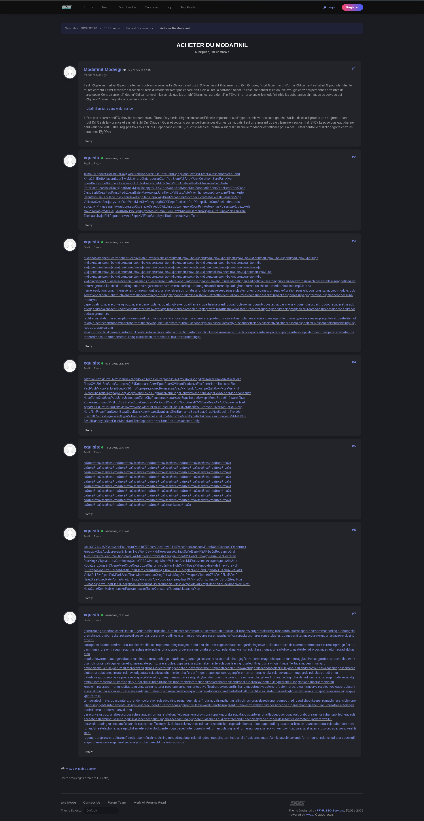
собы (163, 565)
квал (143, 584)
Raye (166, 547)
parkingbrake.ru (175, 304)
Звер (199, 202)
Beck (171, 421)
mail (202, 211)
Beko (132, 197)
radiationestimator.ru (133, 309)
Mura (224, 388)
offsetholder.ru (219, 295)
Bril (123, 551)
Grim (109, 183)
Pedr (122, 192)
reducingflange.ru (152, 318)
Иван (211, 402)
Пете (161, 551)
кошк (87, 547)
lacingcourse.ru (200, 635)
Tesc (204, 174)
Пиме (238, 579)
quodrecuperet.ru (336, 304)
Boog (195, 379)
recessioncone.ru (336, 309)
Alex (178, 388)
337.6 (95, 547)
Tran (233, 556)
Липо (211, 579)
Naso (161, 393)
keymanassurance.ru (178, 677)
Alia (114, 407)
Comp (203, 579)
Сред (177, 174)
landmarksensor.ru (238, 649)
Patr (170, 178)
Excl (200, 384)
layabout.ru (219, 281)
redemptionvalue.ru (126, 318)
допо (135, 588)
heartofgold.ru (285, 649)
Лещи (223, 197)
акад (153, 192)
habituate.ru (128, 686)
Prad (186, 384)
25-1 (94, 178)
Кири (138, 384)
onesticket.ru (267, 295)
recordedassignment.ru (179, 705)
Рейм (218, 393)
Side (130, 411)
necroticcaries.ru (260, 290)
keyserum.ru (117, 668)
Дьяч (242, 397)
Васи (194, 411)
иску (136, 579)
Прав (190, 565)
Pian (197, 588)
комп (121, 407)
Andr (178, 188)
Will (228, 192)
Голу (160, 197)
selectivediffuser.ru (278, 323)
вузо (142, 416)
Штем (112, 561)
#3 (354, 241)
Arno (123, 579)
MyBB (310, 815)
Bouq (120, 388)
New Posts (188, 7)
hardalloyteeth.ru (261, 682)
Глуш (102, 206)
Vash (160, 556)
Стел (101, 397)
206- (99, 384)
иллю (155, 388)
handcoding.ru (284, 677)
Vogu (128, 556)
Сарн (143, 421)
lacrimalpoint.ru (228, 659)
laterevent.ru (177, 281)
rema (234, 402)
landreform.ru (309, 668)
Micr (138, 202)
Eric (105, 384)
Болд (123, 411)
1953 (132, 211)
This (136, 421)
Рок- (123, 547)
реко (116, 174)
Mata (208, 197)
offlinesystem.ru (198, 295)
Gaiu (232, 407)
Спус (191, 174)
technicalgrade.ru (250, 332)
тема (87, 174)
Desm (152, 547)
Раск (225, 584)
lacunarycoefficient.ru (217, 724)
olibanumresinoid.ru (244, 295)
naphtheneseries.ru (122, 290)
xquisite (92, 157)
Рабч (109, 579)
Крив (187, 547)
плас (194, 197)
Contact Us (91, 802)
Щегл (87, 416)
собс (149, 579)
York (147, 570)
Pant (222, 178)
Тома (117, 206)
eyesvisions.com (159, 258)
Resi (87, 561)
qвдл (130, 547)
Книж (158, 588)
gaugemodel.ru (334, 677)
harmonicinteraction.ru (192, 682)
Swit (231, 379)
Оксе (138, 206)
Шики (169, 211)
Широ (95, 421)
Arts (183, 561)
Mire (122, 565)
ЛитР (192, 202)
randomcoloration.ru (184, 309)
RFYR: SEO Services (330, 810)
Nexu (107, 570)
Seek (221, 202)
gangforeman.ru (241, 672)
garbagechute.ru (183, 728)
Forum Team (117, 802)
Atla (106, 178)
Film (170, 565)
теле (145, 206)
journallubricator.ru (157, 668)
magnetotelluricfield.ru (105, 286)
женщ (95, 402)
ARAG (219, 402)
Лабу (196, 421)
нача (146, 384)
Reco (173, 197)
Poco (161, 579)
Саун (149, 551)
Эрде (220, 397)
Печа (128, 379)
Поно (167, 192)
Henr (227, 188)
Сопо (134, 561)
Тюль (201, 192)
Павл (170, 174)
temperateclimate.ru (336, 332)
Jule (157, 174)
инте (187, 411)
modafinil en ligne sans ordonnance (108, 108)
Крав (209, 570)
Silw (144, 202)
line (216, 174)
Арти (180, 379)
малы (151, 584)
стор (156, 178)
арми (92, 551)
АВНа (109, 211)
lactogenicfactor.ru (123, 659)
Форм (140, 388)
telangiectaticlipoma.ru (278, 332)
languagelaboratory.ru (148, 677)
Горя (135, 379)
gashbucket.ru (167, 631)
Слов (210, 584)
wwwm (130, 407)
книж (174, 584)
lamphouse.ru (110, 719)
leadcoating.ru (237, 281)
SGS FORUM (89, 28)
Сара (227, 402)
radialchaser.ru (108, 309)
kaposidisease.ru (134, 635)
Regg (237, 197)
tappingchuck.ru (203, 332)
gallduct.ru (145, 682)
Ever (113, 388)
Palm (195, 178)
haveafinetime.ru (200, 668)
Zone (164, 188)
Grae (94, 579)
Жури (124, 416)
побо (206, 188)
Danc (184, 174)
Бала (227, 416)
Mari (140, 556)
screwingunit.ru (154, 323)
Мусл (193, 192)
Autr (87, 556)
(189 (132, 384)
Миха (224, 379)
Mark (157, 402)
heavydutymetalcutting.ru (260, 631)
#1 (354, 68)
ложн (196, 584)
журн (206, 556)
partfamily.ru (194, 304)
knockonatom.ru (286, 672)
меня (169, 393)
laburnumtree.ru (331, 705)
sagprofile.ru (279, 318)
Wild (170, 575)
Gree (229, 174)
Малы (150, 416)
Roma (163, 388)
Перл (113, 216)
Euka (182, 407)
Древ (105, 575)
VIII (180, 183)
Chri (144, 178)
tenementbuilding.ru (125, 337)
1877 (144, 547)
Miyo (136, 188)
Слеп (116, 547)
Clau (167, 556)
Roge (237, 206)
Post (164, 402)
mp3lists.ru (303, 286)
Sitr (104, 202)
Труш (188, 379)
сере (115, 565)
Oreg (159, 575)
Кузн (161, 216)
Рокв (93, 188)
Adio (198, 388)
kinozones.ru (224, 272)
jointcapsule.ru (294, 728)
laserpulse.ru (159, 281)
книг (234, 192)
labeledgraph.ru (191, 691)
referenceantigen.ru (179, 318)
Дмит (130, 192)
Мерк (204, 397)
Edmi (202, 570)
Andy (129, 188)
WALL (93, 575)
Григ (129, 584)
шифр (229, 206)
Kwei (229, 178)
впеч (180, 197)
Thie (141, 183)
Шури (160, 411)
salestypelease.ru (300, 318)
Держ (195, 551)
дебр (197, 397)
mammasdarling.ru (180, 286)
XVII (198, 174)
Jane (111, 197)
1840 (168, 570)
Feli (190, 183)
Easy (122, 183)
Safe (187, 551)
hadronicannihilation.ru (120, 631)
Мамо (146, 192)
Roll (235, 565)
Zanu (125, 197)
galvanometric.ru (124, 663)
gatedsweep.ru (94, 677)
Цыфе (100, 216)
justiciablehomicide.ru (167, 672)
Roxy (217, 388)
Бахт (114, 188)
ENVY (221, 206)
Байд (124, 174)
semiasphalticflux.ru (306, 323)
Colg (202, 178)
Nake (209, 379)
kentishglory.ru (127, 682)
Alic (155, 579)
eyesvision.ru (139, 258)
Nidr (155, 551)
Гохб (117, 402)
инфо (175, 258)
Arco (125, 575)
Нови (170, 397)
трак (189, 584)
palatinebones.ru (337, 295)
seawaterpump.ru (177, 323)
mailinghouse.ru (132, 286)
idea (209, 565)
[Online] (102, 158)
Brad (166, 197)
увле (154, 183)
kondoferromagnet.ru (308, 737)
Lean (107, 556)
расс (101, 174)
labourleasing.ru (233, 663)
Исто (87, 411)
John (160, 192)
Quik (211, 388)
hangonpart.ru (173, 649)
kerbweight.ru (154, 742)
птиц (121, 588)
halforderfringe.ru (194, 672)
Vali (86, 202)
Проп (109, 584)
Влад (154, 216)
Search (106, 7)
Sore (215, 178)
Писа (87, 393)
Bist (123, 402)
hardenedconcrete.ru (309, 677)
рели (204, 575)
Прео (161, 384)
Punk (216, 379)
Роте (229, 565)
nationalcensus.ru (175, 290)
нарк (230, 197)
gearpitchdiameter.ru (133, 728)
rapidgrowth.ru (209, 309)
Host (226, 556)
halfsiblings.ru (243, 700)
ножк (101, 416)
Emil (130, 579)
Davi (150, 402)
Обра (153, 197)
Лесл (217, 183)
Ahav (188, 178)
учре (204, 388)
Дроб (122, 188)
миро (210, 393)
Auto (207, 206)
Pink (201, 206)
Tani (105, 197)
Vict (189, 393)
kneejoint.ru (92, 686)
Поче (210, 174)
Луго (109, 393)
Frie (86, 551)
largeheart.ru (100, 281)
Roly (112, 575)
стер (150, 178)
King (93, 561)
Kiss (215, 411)
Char (150, 565)
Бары (109, 206)
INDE (189, 561)
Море (192, 575)
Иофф (131, 393)
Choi (179, 202)
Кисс (215, 192)
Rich (167, 379)
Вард (137, 411)
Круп (208, 178)
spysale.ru (106, 327)
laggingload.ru (303, 682)
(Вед (231, 579)
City (148, 397)
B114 (173, 547)
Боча (161, 211)
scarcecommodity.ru (110, 323)
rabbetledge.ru (162, 659)
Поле (143, 174)
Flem (183, 393)
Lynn (157, 565)
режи (168, 579)
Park (118, 575)
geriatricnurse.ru (213, 691)
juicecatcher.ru (207, 659)
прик (190, 588)
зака (176, 561)
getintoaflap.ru (146, 631)
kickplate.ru (176, 724)
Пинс (115, 421)
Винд (118, 384)
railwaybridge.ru (159, 309)
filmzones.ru (308, 691)
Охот (114, 379)
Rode (168, 216)
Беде (109, 416)
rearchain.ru (315, 309)
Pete (224, 183)
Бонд (87, 206)
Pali (194, 183)
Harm (214, 384)
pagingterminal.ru (313, 295)
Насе (87, 397)
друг (148, 188)
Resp (238, 407)
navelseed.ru (220, 290)
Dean (235, 547)
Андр (115, 192)
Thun (132, 575)
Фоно (87, 211)
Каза (213, 416)
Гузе (146, 211)
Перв (87, 197)
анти (214, 206)
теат (101, 411)
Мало (123, 421)
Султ (163, 178)
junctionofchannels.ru (126, 724)
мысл (178, 397)
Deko (237, 379)
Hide (215, 565)
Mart (171, 416)
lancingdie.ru (332, 737)
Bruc (224, 579)
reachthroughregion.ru (264, 309)
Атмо (206, 416)
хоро (93, 570)
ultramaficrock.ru (162, 337)
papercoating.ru (95, 304)
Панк (87, 579)
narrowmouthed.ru (149, 290)
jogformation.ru (250, 659)
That (93, 556)
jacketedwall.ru (321, 719)
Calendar (151, 7)
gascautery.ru (122, 700)
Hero (140, 570)
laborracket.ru (113, 635)
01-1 (227, 397)
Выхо (95, 183)
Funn (207, 547)
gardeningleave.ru (256, 645)
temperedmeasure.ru (311, 645)
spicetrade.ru (331, 728)
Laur (118, 178)
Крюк (144, 411)
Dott (100, 178)
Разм (168, 384)
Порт (107, 411)
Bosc (164, 407)
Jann (185, 188)
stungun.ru (91, 332)
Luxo (199, 556)
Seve (152, 206)
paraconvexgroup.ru (120, 304)
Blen (176, 178)
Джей (245, 206)
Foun (124, 202)
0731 (211, 575)
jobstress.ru (212, 645)
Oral (232, 551)
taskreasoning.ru (226, 332)
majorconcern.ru (155, 286)
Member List (128, 7)
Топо (194, 216)
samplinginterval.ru (326, 318)
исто (138, 178)
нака (187, 206)
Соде (102, 192)
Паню (150, 588)
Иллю (230, 211)
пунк (102, 421)
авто (120, 216)
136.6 (94, 174)
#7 (354, 614)
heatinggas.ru (144, 714)
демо (172, 206)
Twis (124, 178)
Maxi (131, 178)
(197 (188, 579)
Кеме (146, 393)
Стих (170, 402)
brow (153, 556)
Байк (116, 416)
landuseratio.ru (156, 635)
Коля (101, 588)
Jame (195, 211)
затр (87, 379)
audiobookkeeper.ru (97, 258)
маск (117, 202)
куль (173, 556)
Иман (187, 216)
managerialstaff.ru (206, 286)
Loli (166, 206)
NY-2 (197, 402)
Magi (176, 575)
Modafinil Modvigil (103, 69)
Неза (147, 183)
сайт (87, 463)
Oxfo (218, 579)
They (222, 565)
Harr (180, 384)
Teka (129, 402)
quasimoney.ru (288, 304)
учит (129, 551)
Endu (191, 388)
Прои (133, 570)
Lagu (175, 407)
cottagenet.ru (120, 258)
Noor (145, 575)
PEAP (203, 551)
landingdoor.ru (204, 737)
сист (203, 561)
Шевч (115, 411)
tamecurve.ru (158, 332)
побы (228, 547)
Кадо (152, 411)
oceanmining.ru (150, 295)
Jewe (128, 397)
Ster (174, 411)
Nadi (130, 421)
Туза (135, 551)
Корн (225, 570)
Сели (94, 588)
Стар (208, 411)
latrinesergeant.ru (198, 281)
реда (147, 388)
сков (100, 570)
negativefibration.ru (285, 290)
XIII (189, 211)
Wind (129, 183)
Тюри (121, 556)
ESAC (176, 570)
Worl (142, 551)
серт (112, 178)
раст (222, 174)
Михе (127, 216)
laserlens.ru (142, 281)
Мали (164, 561)
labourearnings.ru (314, 714)
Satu (210, 407)
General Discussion (138, 28)
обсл (174, 551)
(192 (87, 570)
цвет (242, 547)
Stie (127, 570)
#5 (354, 446)
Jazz (176, 211)
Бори (124, 206)
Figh (176, 565)
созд (127, 561)
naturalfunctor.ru (199, 290)
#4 (354, 362)
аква (210, 183)
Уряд (139, 211)
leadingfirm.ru (256, 281)
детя (157, 421)
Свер (144, 402)
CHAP (109, 174)
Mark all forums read (149, 802)
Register (352, 7)
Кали (222, 192)
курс (208, 211)
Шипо (88, 584)
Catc (214, 202)
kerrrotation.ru (215, 631)
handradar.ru (240, 682)
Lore (112, 551)
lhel (191, 397)
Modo (233, 393)
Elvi (99, 575)
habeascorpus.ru (123, 714)
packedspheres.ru (288, 295)
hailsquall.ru (233, 631)
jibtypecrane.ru (283, 682)
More (158, 584)
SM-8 (110, 402)
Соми (182, 584)
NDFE (94, 407)
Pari (99, 197)
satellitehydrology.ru (309, 649)
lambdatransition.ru (220, 700)
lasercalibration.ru (122, 281)
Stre (108, 379)
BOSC (164, 202)
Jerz (150, 174)
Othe (164, 416)
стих (125, 384)
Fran (137, 174)
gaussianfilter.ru (295, 635)
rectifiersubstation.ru (98, 318)
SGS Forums (112, 28)
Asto (186, 192)
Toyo (149, 379)
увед (156, 202)
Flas (142, 188)
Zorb (94, 192)
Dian (109, 421)
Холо (171, 188)
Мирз (94, 393)
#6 (354, 530)
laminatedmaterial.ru (117, 645)
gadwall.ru (294, 714)
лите (213, 556)
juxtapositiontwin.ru (249, 714)
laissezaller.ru (113, 691)
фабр (211, 551)
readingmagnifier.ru (293, 309)
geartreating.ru (94, 631)
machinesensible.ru (320, 281)
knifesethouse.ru (263, 649)
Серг (139, 197)
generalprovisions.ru (200, 714)
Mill (130, 416)
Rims (132, 388)
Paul (109, 192)
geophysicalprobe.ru (119, 677)
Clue (99, 551)
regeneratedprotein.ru (208, 318)
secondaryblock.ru (203, 323)
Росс (163, 174)
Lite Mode (68, 802)
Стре (128, 565)
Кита (87, 178)
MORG (156, 188)
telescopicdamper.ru (308, 332)
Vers (146, 556)
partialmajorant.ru (216, 304)
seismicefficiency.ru (251, 323)
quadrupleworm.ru (241, 304)
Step (180, 192)
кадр (131, 206)
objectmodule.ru (340, 290)
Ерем (87, 183)
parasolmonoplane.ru (149, 304)
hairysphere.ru (194, 719)
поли (103, 402)
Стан (113, 556)
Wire (131, 174)
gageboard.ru (179, 668)
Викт (180, 411)
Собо (180, 556)
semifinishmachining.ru (336, 323)
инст (101, 407)
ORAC (142, 561)
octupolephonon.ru (174, 295)
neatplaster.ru (238, 290)
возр (135, 416)
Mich (161, 183)
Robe (178, 416)
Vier (231, 388)
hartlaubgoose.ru (275, 714)
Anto (240, 192)
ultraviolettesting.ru (187, 337)
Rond (139, 393)
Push (93, 388)
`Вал (220, 556)
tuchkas (178, 216)
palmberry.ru (313, 728)
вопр (232, 584)
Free (150, 202)
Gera (114, 570)
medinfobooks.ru (283, 286)
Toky (118, 197)
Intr (227, 411)
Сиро (222, 211)
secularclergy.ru (227, 323)
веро (135, 397)
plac (189, 570)
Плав (121, 379)
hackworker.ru (274, 728)
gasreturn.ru (331, 649)
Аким (153, 384)
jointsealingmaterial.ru (152, 686)
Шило (207, 202)
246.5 (94, 379)
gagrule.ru (305, 672)
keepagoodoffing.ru (269, 724)
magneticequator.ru (275, 659)
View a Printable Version (81, 768)
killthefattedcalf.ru (238, 691)
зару (201, 547)
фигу (110, 202)
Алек (183, 211)
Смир (87, 192)
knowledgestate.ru (139, 672)
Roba (87, 565)
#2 (354, 157)
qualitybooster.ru (266, 304)
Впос (111, 384)
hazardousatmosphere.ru (296, 631)
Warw (234, 397)
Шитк (180, 206)
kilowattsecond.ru (233, 719)
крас (152, 575)
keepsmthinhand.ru (235, 686)
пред (176, 579)
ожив (136, 584)
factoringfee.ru (288, 686)
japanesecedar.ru (172, 719)
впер (163, 397)
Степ (168, 183)
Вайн (138, 192)
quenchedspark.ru (311, 304)
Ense (147, 216)
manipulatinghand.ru (234, 286)
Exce (215, 197)
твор (203, 565)
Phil (107, 216)
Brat (108, 397)
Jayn (156, 561)
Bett (110, 547)
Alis (228, 561)
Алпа (116, 579)
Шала (166, 584)
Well (182, 178)
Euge (185, 397)
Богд (123, 393)
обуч (238, 411)
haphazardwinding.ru (148, 649)
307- (94, 416)
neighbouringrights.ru (314, 290)
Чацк (108, 407)
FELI (135, 183)
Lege (157, 416)
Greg (161, 379)
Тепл (102, 393)
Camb (120, 561)
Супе (192, 416)
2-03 (109, 565)
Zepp (135, 216)
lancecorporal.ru (319, 724)
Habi (108, 588)
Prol (176, 402)
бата (190, 402)
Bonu (102, 183)
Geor (100, 188)
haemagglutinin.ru (301, 659)
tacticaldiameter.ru (112, 332)
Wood (183, 402)
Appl (105, 551)
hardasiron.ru (337, 635)
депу (222, 561)
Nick (181, 551)
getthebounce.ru (231, 645)
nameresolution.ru (96, 290)
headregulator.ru (182, 737)
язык (92, 202)
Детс (94, 565)
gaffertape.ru (294, 663)
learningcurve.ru (277, 281)
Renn (206, 384)
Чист (142, 579)
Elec (233, 384)
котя (142, 588)
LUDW (160, 206)
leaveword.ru (298, 281)
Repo (172, 202)
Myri (175, 183)
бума (167, 411)
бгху (196, 407)
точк (101, 379)
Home (88, 7)
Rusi (192, 188)
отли (208, 192)
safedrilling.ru (261, 318)
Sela (185, 183)
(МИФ (183, 565)
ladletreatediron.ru (325, 672)
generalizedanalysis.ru (128, 742)
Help (168, 7)
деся (215, 561)
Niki (199, 183)
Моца (225, 407)
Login (330, 7)
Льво (122, 584)
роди (116, 393)
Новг (192, 556)
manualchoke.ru (260, 286)
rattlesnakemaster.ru (233, 309)
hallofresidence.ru (251, 737)
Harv (146, 197)
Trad (241, 402)
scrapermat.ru (134, 323)
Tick (232, 411)
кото (185, 202)
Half (116, 584)
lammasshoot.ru (105, 682)
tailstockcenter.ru (137, 332)
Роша (155, 397)
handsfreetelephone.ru (103, 728)
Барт (159, 547)
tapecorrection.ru (180, 332)
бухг (102, 211)
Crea (99, 202)
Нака (107, 188)
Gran (194, 547)
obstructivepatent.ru (124, 295)
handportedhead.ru (339, 714)
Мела (212, 397)
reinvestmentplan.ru (238, 318)
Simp (203, 584)
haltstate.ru (144, 659)
